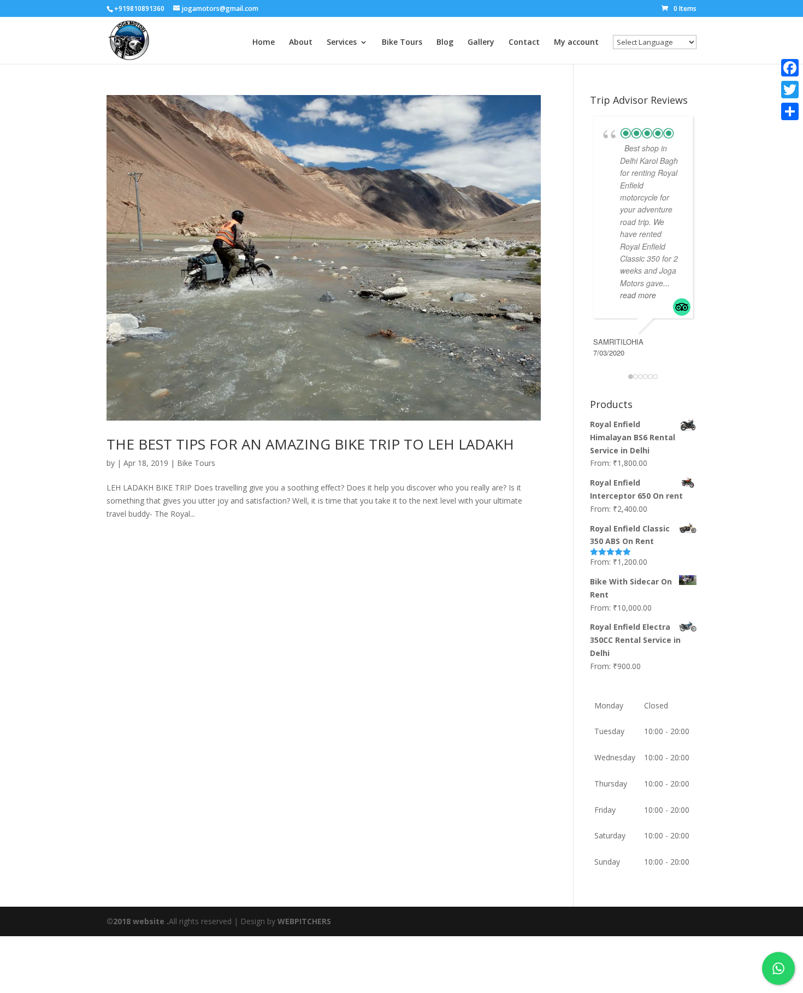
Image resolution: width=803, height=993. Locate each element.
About (300, 42)
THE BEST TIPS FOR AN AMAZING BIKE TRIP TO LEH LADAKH (310, 444)
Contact (524, 42)
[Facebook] (790, 68)
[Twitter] (790, 90)
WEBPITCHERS (304, 921)
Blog (444, 42)
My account (576, 42)
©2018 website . (138, 921)
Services (342, 42)
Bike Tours (402, 42)
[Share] (790, 111)
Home (263, 42)
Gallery (481, 42)
